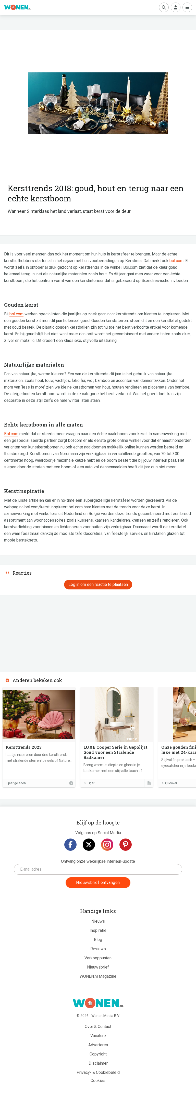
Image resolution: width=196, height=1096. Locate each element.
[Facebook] (70, 845)
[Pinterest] (125, 845)
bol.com (176, 260)
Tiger (90, 783)
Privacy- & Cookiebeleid (98, 1072)
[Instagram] (107, 845)
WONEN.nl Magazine (98, 976)
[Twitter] (89, 845)
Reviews (98, 948)
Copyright (98, 1054)
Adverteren (98, 1044)
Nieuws (98, 921)
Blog (98, 939)
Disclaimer (98, 1063)
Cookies (98, 1080)
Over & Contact (98, 1026)
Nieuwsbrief (98, 967)
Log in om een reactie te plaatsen (98, 584)
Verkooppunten (98, 958)
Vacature (98, 1035)
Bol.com (11, 433)
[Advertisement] (38, 632)
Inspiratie (98, 930)
